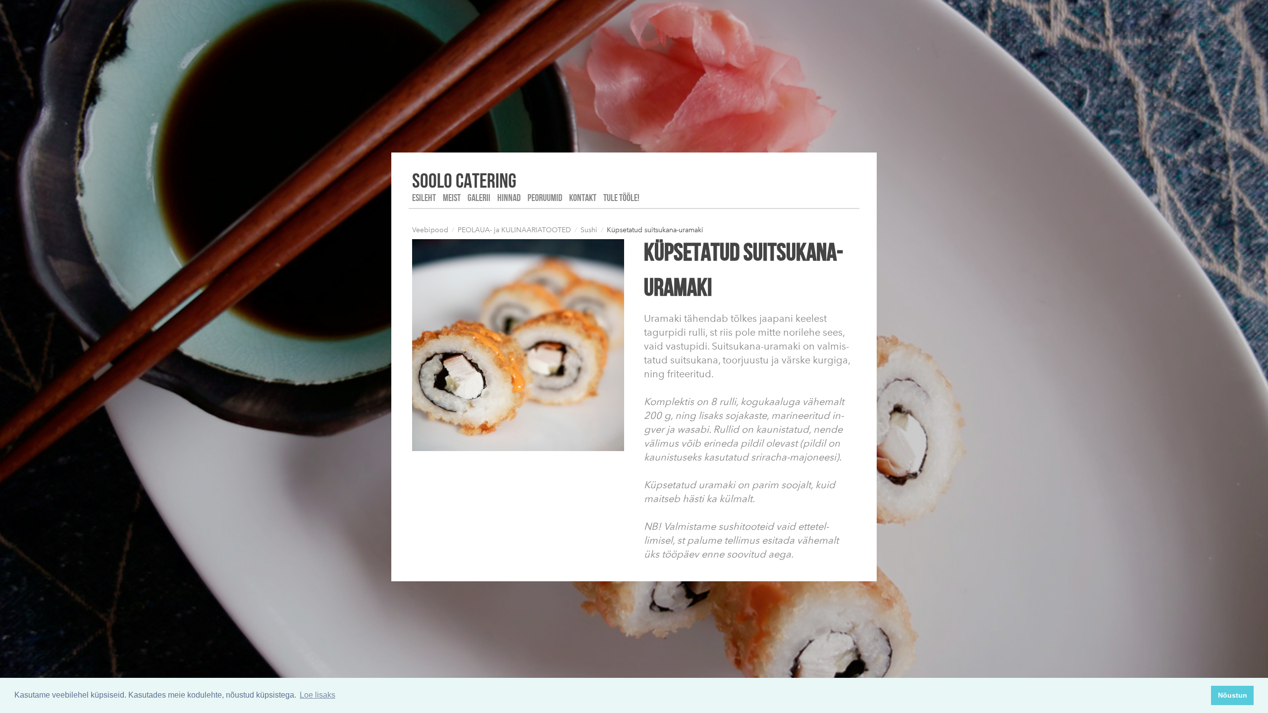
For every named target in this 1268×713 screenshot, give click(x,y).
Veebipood (430, 230)
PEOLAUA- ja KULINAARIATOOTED (514, 230)
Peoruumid (545, 197)
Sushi (589, 230)
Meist (452, 197)
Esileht (424, 197)
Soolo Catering (464, 180)
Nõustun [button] (1232, 695)
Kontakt (582, 197)
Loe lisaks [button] (317, 695)
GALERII (479, 197)
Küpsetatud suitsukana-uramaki (655, 230)
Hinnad (509, 197)
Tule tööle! (621, 197)
